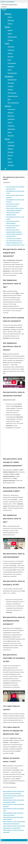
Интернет (11, 142)
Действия (11, 20)
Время (10, 33)
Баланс (10, 53)
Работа (10, 23)
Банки (10, 132)
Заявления (11, 129)
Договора (11, 83)
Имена (10, 17)
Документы (9, 76)
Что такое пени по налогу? (13, 238)
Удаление (11, 47)
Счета (7, 43)
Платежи (11, 135)
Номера (10, 40)
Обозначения (12, 37)
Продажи (11, 165)
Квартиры (11, 116)
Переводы (11, 145)
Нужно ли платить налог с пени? (15, 244)
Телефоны (11, 119)
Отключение (12, 63)
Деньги (10, 122)
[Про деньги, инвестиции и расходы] (11, 6)
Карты (10, 70)
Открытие (11, 50)
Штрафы (10, 152)
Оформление (12, 79)
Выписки (10, 56)
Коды (9, 60)
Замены (10, 89)
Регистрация (12, 93)
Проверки (11, 66)
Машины (10, 112)
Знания (10, 30)
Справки (10, 86)
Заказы (10, 162)
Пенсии (10, 155)
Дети (9, 99)
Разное (7, 27)
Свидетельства (13, 96)
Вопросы (8, 14)
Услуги (7, 139)
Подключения (12, 73)
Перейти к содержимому (7, 1)
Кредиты (8, 106)
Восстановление (13, 103)
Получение (11, 109)
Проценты (11, 126)
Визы (9, 158)
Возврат (10, 149)
